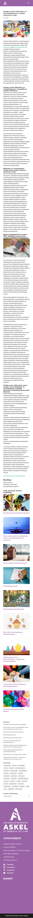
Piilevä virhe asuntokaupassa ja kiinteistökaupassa (13, 633)
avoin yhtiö (11, 768)
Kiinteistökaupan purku (10, 586)
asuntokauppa (21, 765)
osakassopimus (13, 773)
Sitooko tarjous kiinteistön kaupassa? (15, 563)
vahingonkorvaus (13, 783)
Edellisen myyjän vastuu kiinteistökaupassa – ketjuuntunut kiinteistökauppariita (13, 659)
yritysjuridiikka (11, 789)
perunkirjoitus (7, 778)
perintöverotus (21, 776)
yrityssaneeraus (18, 789)
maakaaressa (7, 47)
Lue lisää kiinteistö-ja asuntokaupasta (14, 476)
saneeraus (6, 781)
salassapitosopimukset (23, 778)
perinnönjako (6, 776)
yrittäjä (27, 786)
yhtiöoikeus (22, 786)
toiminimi (6, 783)
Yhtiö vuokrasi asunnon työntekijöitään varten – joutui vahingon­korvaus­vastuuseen (15, 538)
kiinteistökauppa (13, 770)
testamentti (24, 781)
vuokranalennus (7, 786)
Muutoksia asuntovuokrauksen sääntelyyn (16, 513)
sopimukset (12, 781)
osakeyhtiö (20, 773)
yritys (5, 789)
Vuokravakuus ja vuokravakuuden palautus (13, 710)
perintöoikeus (14, 776)
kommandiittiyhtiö (23, 770)
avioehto (6, 768)
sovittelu (18, 781)
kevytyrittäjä (6, 770)
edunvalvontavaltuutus (20, 768)
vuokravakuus (15, 786)
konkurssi (6, 773)
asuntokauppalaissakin (20, 47)
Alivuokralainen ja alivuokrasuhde (13, 609)
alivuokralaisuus (7, 765)
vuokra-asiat (21, 783)
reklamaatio (13, 778)
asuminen (14, 765)
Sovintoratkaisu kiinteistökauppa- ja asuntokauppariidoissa (14, 685)
